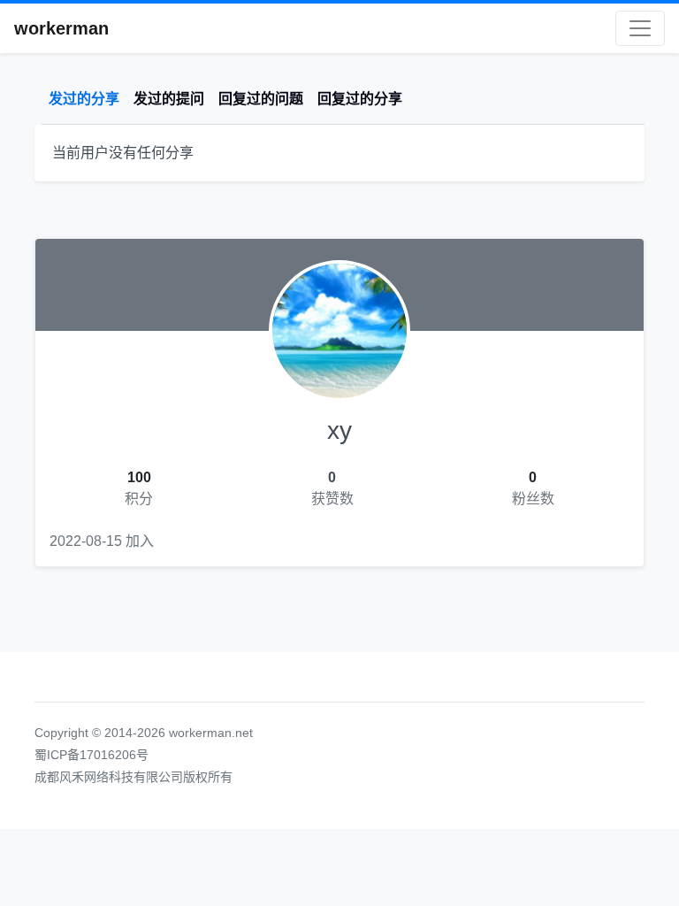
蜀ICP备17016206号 (91, 755)
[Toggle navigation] (640, 28)
